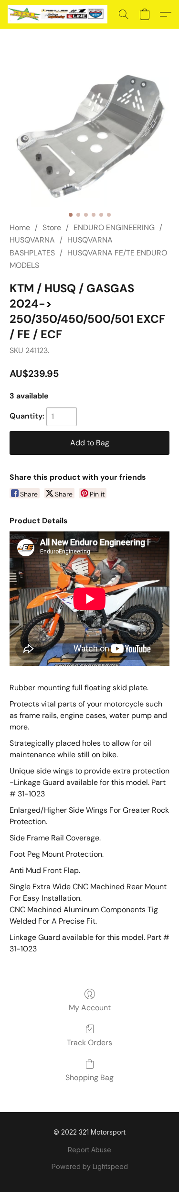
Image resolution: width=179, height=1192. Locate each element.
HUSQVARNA (32, 240)
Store (51, 227)
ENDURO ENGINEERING (114, 227)
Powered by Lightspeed (90, 1166)
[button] (60, 14)
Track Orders (89, 1042)
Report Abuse (89, 1150)
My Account (90, 1008)
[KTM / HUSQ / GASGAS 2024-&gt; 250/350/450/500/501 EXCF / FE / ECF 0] (89, 137)
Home (20, 227)
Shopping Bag (89, 1077)
